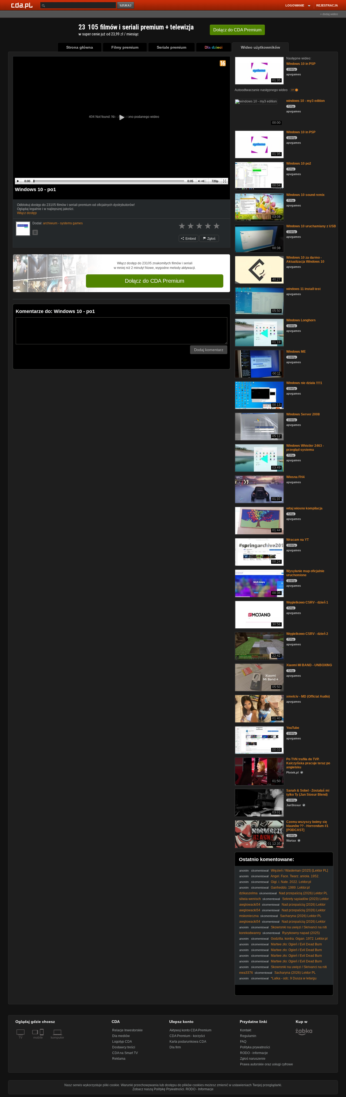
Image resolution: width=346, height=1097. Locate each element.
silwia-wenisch (250, 899)
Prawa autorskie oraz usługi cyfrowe (266, 1064)
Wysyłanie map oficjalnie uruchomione (305, 573)
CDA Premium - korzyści (187, 1036)
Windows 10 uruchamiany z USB (311, 226)
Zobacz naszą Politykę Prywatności (158, 1089)
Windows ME (296, 352)
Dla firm (175, 1047)
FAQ (243, 1041)
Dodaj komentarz (208, 350)
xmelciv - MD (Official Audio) (308, 696)
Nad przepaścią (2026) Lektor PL (303, 893)
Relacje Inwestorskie (127, 1030)
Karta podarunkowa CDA (187, 1041)
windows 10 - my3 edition (305, 101)
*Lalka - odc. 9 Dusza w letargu (294, 978)
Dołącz (237, 30)
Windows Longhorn (300, 320)
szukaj (126, 5)
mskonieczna (249, 916)
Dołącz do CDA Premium (154, 281)
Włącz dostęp (27, 213)
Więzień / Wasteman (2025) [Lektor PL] (299, 870)
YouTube (292, 728)
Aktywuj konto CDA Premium (190, 1030)
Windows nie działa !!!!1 (304, 383)
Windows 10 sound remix (305, 195)
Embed (190, 239)
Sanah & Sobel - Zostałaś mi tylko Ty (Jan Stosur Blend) (307, 792)
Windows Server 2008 (303, 414)
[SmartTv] (42, 1041)
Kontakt (245, 1030)
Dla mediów (121, 1036)
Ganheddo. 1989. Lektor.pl (290, 887)
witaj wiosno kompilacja (304, 508)
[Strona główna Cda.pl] (22, 5)
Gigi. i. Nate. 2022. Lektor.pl (291, 882)
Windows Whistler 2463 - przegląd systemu (305, 448)
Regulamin (248, 1036)
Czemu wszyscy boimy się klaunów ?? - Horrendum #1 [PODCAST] (307, 826)
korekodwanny (250, 933)
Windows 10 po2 (298, 163)
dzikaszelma (248, 893)
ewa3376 (246, 973)
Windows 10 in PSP (300, 64)
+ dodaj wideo (329, 14)
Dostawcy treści (123, 1047)
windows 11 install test (303, 289)
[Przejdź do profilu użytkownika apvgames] (23, 228)
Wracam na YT (297, 540)
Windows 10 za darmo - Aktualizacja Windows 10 (305, 260)
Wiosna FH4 (295, 477)
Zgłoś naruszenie (252, 1059)
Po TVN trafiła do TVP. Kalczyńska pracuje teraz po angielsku (308, 763)
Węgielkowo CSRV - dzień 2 (307, 634)
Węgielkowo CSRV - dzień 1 (307, 602)
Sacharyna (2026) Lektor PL (300, 916)
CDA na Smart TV (125, 1053)
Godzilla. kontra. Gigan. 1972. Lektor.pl (299, 939)
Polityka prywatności (255, 1047)
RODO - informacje (254, 1053)
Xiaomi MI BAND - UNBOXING (309, 665)
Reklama (118, 1059)
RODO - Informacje (200, 1089)
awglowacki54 (249, 904)
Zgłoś (211, 239)
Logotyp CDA (122, 1041)
